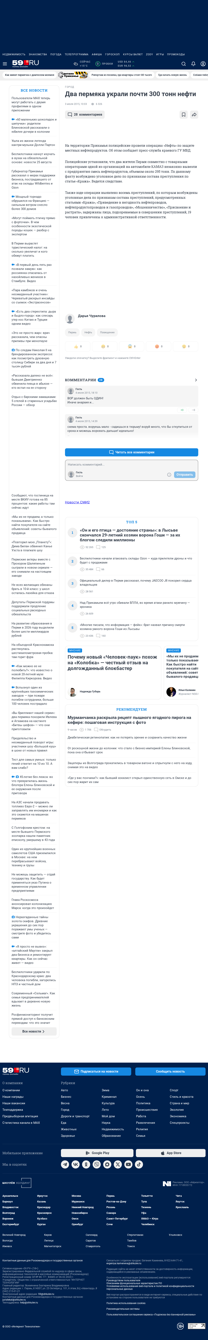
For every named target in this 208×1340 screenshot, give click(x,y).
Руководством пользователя (123, 1280)
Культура (108, 1103)
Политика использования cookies (125, 1303)
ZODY (149, 54)
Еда (63, 1123)
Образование (111, 1136)
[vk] (76, 1164)
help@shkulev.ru (29, 1302)
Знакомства (38, 54)
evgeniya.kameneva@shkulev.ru (123, 1263)
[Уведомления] (193, 63)
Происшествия (147, 1110)
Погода (56, 54)
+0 (182, 410)
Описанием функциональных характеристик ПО (134, 1283)
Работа (141, 1116)
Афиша (97, 54)
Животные (69, 1129)
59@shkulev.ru (46, 1294)
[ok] (86, 1164)
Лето (105, 1110)
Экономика (178, 1116)
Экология (177, 1110)
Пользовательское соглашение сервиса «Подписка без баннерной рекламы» (151, 1314)
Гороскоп (112, 54)
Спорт (174, 1090)
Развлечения (145, 1123)
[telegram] (65, 1164)
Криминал (109, 1097)
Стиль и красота (181, 1097)
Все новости (34, 90)
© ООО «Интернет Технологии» (21, 1326)
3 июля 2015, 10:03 (76, 104)
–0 (193, 410)
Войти (79, 476)
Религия (142, 1129)
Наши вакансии (13, 1103)
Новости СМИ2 (77, 502)
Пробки (105, 64)
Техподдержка (12, 1110)
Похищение (107, 332)
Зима (105, 1090)
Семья (140, 1136)
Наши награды (13, 1097)
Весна (65, 1103)
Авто (64, 1090)
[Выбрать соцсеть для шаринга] (194, 115)
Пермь (72, 332)
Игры (160, 54)
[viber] (97, 1164)
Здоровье (68, 1136)
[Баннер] (73, 75)
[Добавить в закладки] (184, 115)
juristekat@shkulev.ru (14, 1299)
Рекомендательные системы (123, 1308)
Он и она (142, 1090)
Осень (140, 1097)
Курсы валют (133, 54)
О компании (11, 1090)
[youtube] (128, 1164)
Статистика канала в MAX (21, 1123)
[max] (107, 1164)
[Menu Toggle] (5, 63)
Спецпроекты (180, 1123)
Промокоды (176, 54)
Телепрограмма (77, 54)
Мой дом (108, 1116)
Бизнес (66, 1097)
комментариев (88, 114)
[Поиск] (183, 63)
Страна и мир (179, 1103)
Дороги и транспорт (75, 1116)
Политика (143, 1103)
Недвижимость (14, 54)
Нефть (88, 332)
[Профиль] (203, 63)
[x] (118, 1164)
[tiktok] (139, 1164)
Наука (106, 1123)
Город (65, 1110)
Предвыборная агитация (20, 1116)
